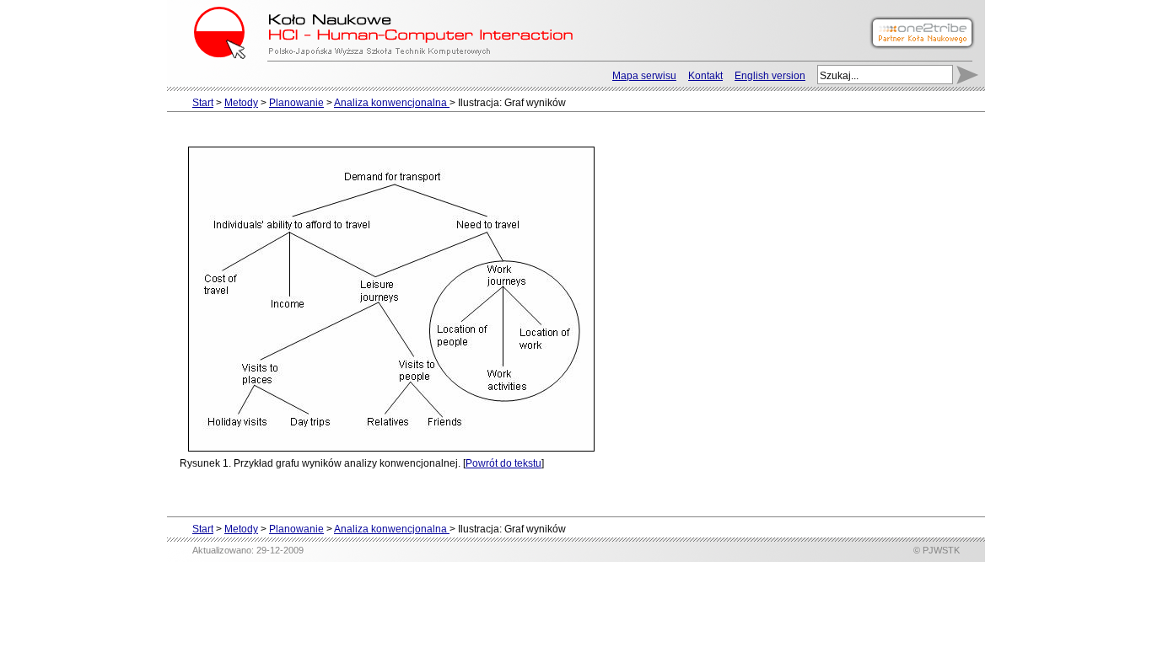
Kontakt (705, 76)
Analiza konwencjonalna (391, 103)
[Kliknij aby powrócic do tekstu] (391, 298)
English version (770, 76)
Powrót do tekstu (503, 463)
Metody (241, 103)
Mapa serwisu (644, 76)
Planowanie (296, 103)
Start (202, 103)
